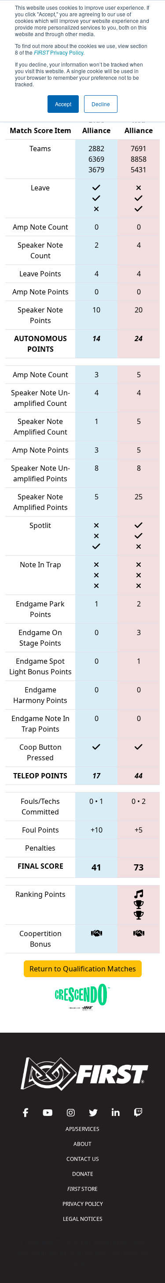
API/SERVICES (82, 1129)
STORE (82, 1189)
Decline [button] (101, 104)
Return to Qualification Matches (82, 969)
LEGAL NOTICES (83, 1219)
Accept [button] (63, 104)
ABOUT (82, 1144)
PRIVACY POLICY (82, 1204)
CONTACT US (82, 1159)
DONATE (82, 1174)
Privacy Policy (58, 52)
